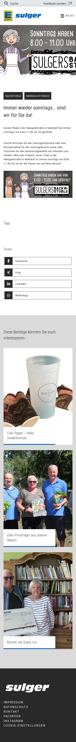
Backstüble (13, 96)
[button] (11, 3)
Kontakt (11, 711)
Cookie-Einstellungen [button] (25, 725)
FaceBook (12, 716)
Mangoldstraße (37, 96)
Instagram (13, 721)
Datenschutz (16, 707)
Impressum (14, 702)
